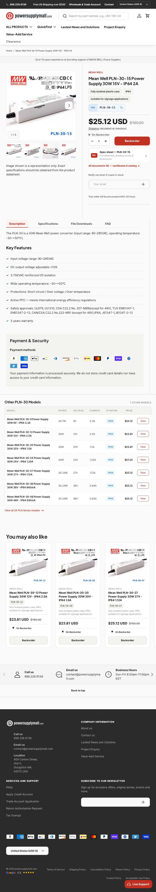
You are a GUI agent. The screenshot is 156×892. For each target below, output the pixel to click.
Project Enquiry (115, 27)
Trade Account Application (22, 801)
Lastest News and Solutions (80, 27)
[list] (41, 105)
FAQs (9, 787)
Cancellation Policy (100, 869)
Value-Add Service (19, 34)
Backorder (132, 141)
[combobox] (93, 16)
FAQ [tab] (108, 224)
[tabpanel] (75, 278)
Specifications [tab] (48, 224)
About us (86, 728)
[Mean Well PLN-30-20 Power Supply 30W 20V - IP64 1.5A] (78, 565)
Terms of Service (56, 869)
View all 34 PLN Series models (22, 510)
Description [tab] (17, 224)
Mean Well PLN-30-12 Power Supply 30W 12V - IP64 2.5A (28, 594)
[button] (147, 16)
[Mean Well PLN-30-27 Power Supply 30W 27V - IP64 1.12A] (127, 565)
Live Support (141, 884)
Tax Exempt (13, 815)
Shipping (93, 128)
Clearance (13, 41)
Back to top (78, 690)
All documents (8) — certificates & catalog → (114, 165)
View (143, 420)
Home (9, 51)
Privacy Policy (142, 869)
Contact (109, 4)
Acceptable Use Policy (138, 878)
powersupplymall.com (25, 868)
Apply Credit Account (19, 794)
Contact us (88, 735)
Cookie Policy (113, 878)
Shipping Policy (77, 869)
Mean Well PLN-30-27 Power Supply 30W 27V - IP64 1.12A (125, 596)
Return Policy (123, 869)
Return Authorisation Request (24, 808)
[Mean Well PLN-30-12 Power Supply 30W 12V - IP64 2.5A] (28, 565)
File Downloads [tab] (81, 224)
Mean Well (95, 72)
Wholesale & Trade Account (85, 4)
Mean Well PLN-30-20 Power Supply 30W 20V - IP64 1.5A (76, 596)
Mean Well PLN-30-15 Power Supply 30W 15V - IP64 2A (44, 51)
